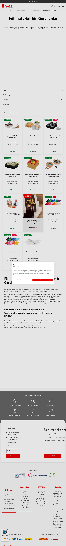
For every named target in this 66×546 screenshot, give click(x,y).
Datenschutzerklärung (17, 274)
